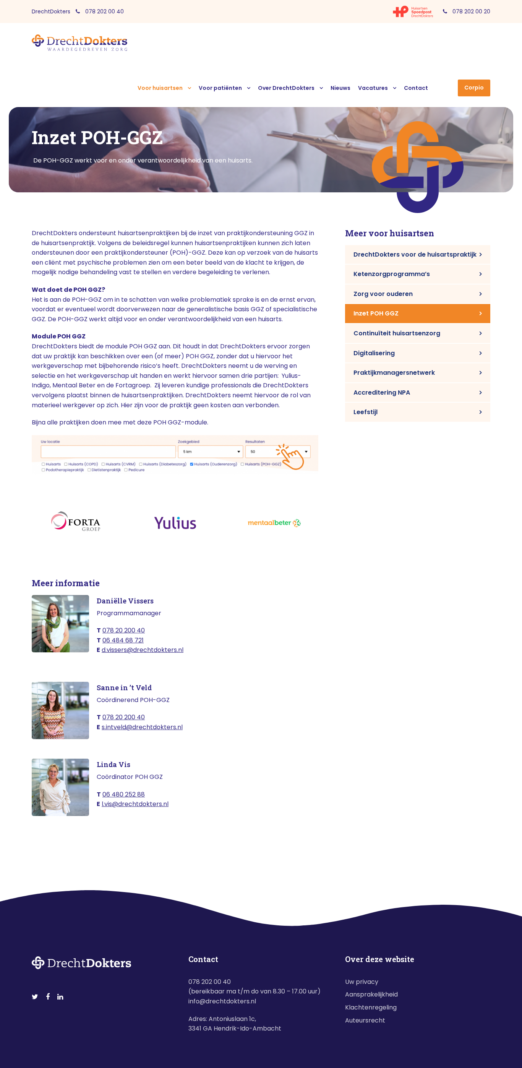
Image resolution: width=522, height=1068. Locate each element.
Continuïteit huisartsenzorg (396, 333)
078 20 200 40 (123, 630)
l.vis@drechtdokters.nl (135, 804)
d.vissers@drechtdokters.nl (142, 649)
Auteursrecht (365, 1020)
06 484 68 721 (123, 640)
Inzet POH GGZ (376, 313)
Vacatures (373, 88)
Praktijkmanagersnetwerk (394, 372)
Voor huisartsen (160, 88)
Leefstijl (365, 412)
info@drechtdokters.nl (222, 1001)
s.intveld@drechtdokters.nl (142, 727)
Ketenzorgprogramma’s (391, 274)
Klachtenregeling (371, 1007)
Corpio (474, 87)
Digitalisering (374, 353)
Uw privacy (361, 981)
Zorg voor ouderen (383, 293)
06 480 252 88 (123, 794)
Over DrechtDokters (286, 88)
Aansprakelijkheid (371, 994)
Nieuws (340, 88)
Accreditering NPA (381, 392)
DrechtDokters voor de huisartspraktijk (415, 254)
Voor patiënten (220, 88)
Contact (416, 88)
